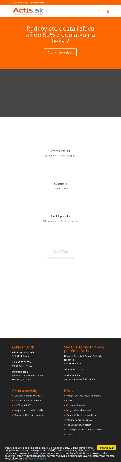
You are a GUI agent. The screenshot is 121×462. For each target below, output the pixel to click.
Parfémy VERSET (23, 405)
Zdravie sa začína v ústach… (28, 395)
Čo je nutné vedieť (75, 405)
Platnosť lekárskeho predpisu (81, 415)
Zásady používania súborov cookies (84, 429)
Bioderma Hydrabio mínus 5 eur (30, 415)
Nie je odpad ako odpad (78, 410)
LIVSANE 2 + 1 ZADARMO (27, 400)
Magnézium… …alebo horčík (28, 410)
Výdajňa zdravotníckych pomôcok (83, 395)
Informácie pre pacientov (79, 419)
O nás (69, 400)
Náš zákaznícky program (78, 424)
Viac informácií (37, 458)
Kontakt (70, 434)
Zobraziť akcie (60, 267)
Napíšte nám (60, 321)
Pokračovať (107, 448)
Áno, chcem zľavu (60, 52)
